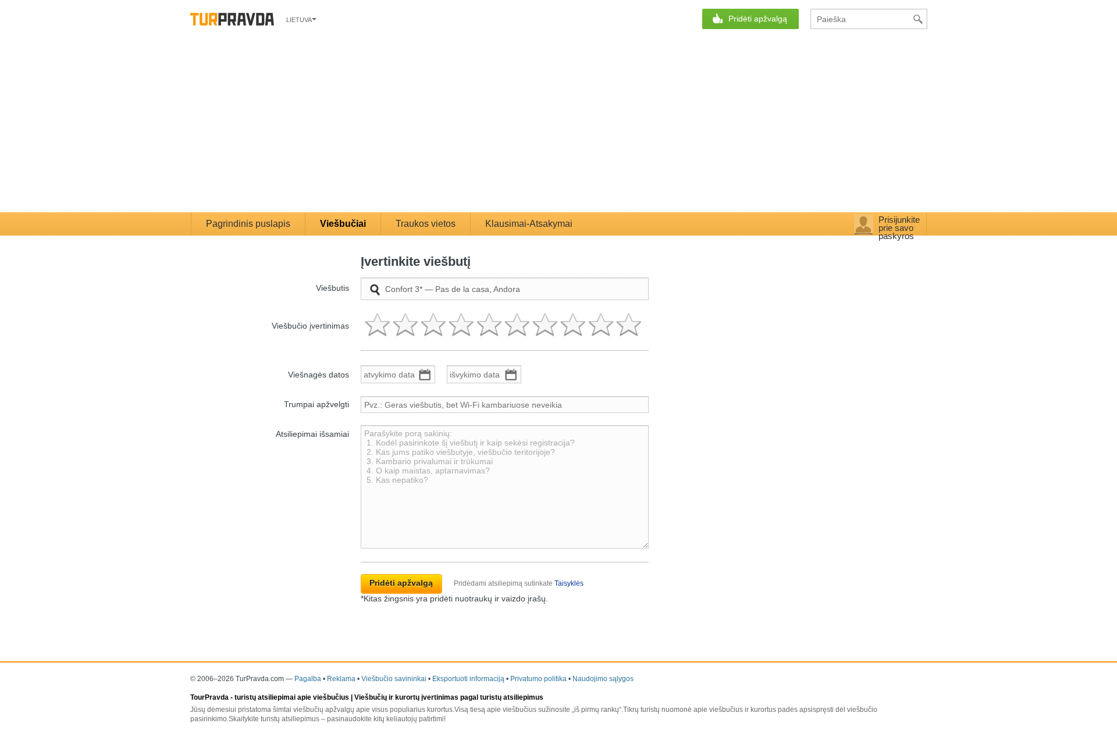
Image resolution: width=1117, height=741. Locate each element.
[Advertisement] (558, 125)
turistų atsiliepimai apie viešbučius (291, 697)
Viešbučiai (343, 224)
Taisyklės (569, 583)
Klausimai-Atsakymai (528, 224)
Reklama (341, 679)
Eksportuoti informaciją (468, 679)
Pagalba (307, 679)
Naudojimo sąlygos (603, 679)
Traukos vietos (426, 224)
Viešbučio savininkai (393, 679)
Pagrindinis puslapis (248, 224)
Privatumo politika (538, 679)
